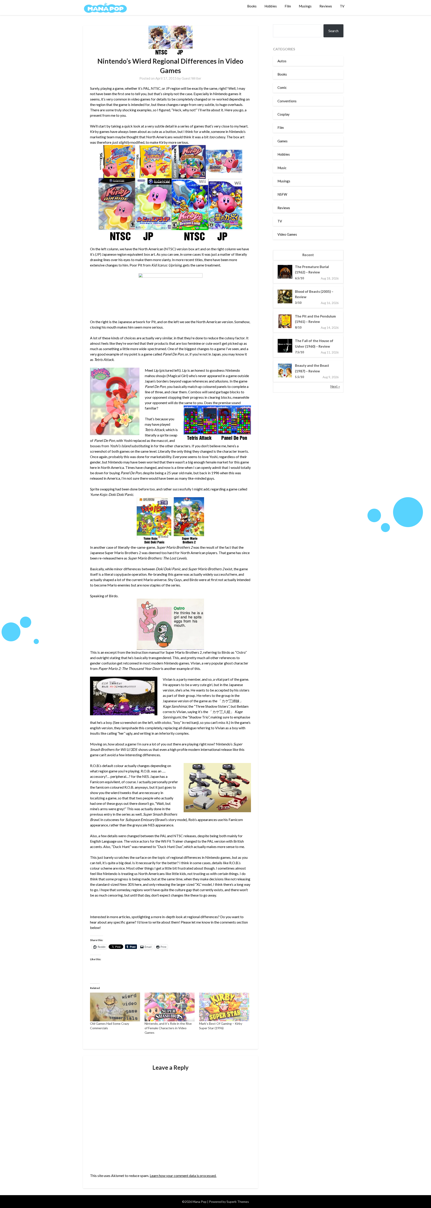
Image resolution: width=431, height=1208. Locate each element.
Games (282, 141)
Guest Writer (191, 78)
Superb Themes (237, 1202)
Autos (281, 61)
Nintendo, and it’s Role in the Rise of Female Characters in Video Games (168, 1028)
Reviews (325, 6)
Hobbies (270, 6)
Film (288, 6)
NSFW (282, 194)
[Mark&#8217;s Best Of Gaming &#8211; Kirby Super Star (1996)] (224, 1007)
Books (252, 6)
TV (342, 6)
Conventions (287, 101)
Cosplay (283, 114)
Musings (305, 6)
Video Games (287, 234)
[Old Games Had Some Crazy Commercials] (115, 1007)
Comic (282, 87)
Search (333, 31)
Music (281, 168)
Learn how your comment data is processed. (183, 1175)
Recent (308, 255)
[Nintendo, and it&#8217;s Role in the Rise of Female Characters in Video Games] (170, 1007)
